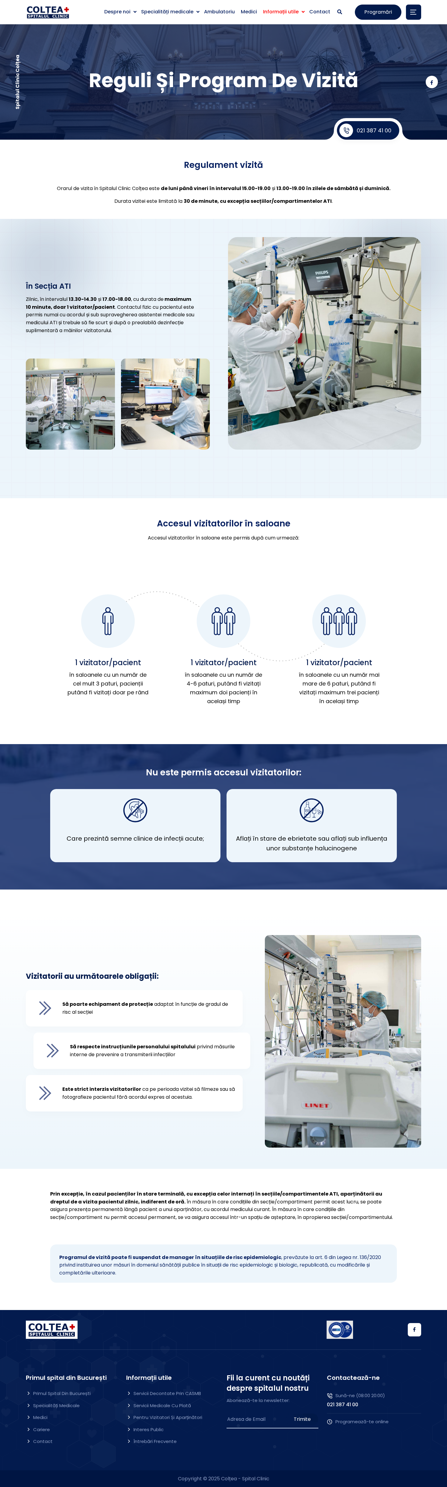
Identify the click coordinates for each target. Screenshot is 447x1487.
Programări (378, 12)
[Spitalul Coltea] (48, 12)
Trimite (302, 1419)
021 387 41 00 (374, 130)
